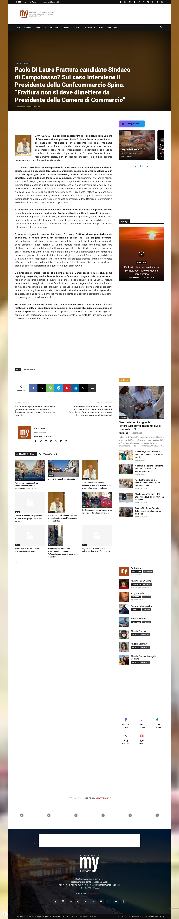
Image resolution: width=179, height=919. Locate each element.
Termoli (28, 27)
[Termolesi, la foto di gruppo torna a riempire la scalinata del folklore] (141, 254)
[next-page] (21, 562)
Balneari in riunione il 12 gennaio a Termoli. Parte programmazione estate (28, 518)
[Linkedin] (75, 388)
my (18, 27)
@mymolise (103, 798)
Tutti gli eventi (133, 123)
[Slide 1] (140, 166)
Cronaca (18, 479)
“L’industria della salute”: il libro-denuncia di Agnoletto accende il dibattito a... (147, 483)
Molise (40, 27)
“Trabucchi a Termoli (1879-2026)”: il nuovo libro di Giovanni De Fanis (149, 497)
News (51, 476)
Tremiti (54, 27)
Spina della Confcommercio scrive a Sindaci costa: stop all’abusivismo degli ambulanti (63, 518)
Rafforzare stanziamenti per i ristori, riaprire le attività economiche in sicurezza (27, 486)
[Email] (83, 388)
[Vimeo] (148, 2)
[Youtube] (157, 2)
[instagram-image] (21, 815)
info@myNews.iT (95, 893)
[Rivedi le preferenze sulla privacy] (5, 914)
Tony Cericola (135, 277)
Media (76, 27)
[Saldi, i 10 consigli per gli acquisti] (63, 468)
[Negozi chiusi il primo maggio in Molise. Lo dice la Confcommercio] (97, 535)
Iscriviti (141, 734)
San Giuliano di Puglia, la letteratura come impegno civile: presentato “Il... (140, 426)
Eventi (65, 27)
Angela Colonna (139, 643)
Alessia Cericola (139, 631)
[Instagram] (125, 2)
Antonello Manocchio (141, 606)
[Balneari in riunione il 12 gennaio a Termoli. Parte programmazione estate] (30, 502)
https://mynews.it (40, 432)
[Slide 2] (142, 166)
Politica (51, 545)
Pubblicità (126, 916)
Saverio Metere (138, 618)
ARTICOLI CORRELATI (26, 454)
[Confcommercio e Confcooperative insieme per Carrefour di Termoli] (97, 500)
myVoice (27, 63)
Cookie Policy (137, 916)
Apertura (141, 266)
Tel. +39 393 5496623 (89, 887)
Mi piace (125, 718)
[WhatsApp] (153, 2)
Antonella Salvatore (141, 580)
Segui (141, 718)
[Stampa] (92, 388)
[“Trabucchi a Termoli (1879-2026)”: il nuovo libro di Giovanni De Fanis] (126, 497)
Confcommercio (29, 370)
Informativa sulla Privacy (154, 916)
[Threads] (162, 2)
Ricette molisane (108, 27)
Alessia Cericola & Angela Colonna (143, 657)
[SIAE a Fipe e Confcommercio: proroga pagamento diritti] (30, 535)
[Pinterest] (67, 388)
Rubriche (90, 27)
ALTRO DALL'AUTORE (48, 454)
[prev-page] (16, 562)
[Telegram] (134, 2)
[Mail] (130, 2)
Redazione (21, 107)
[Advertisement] (113, 14)
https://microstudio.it (137, 600)
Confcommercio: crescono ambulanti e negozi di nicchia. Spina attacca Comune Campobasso (96, 485)
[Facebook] (120, 2)
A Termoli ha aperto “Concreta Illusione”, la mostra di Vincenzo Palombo (149, 469)
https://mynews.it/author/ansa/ (141, 587)
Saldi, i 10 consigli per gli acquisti (62, 479)
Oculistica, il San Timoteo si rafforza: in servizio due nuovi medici (148, 454)
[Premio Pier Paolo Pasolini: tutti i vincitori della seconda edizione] (126, 512)
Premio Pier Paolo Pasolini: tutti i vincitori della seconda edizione (148, 511)
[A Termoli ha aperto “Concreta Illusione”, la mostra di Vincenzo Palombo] (126, 469)
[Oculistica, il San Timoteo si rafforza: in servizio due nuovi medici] (126, 455)
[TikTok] (139, 2)
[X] (144, 2)
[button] (160, 28)
